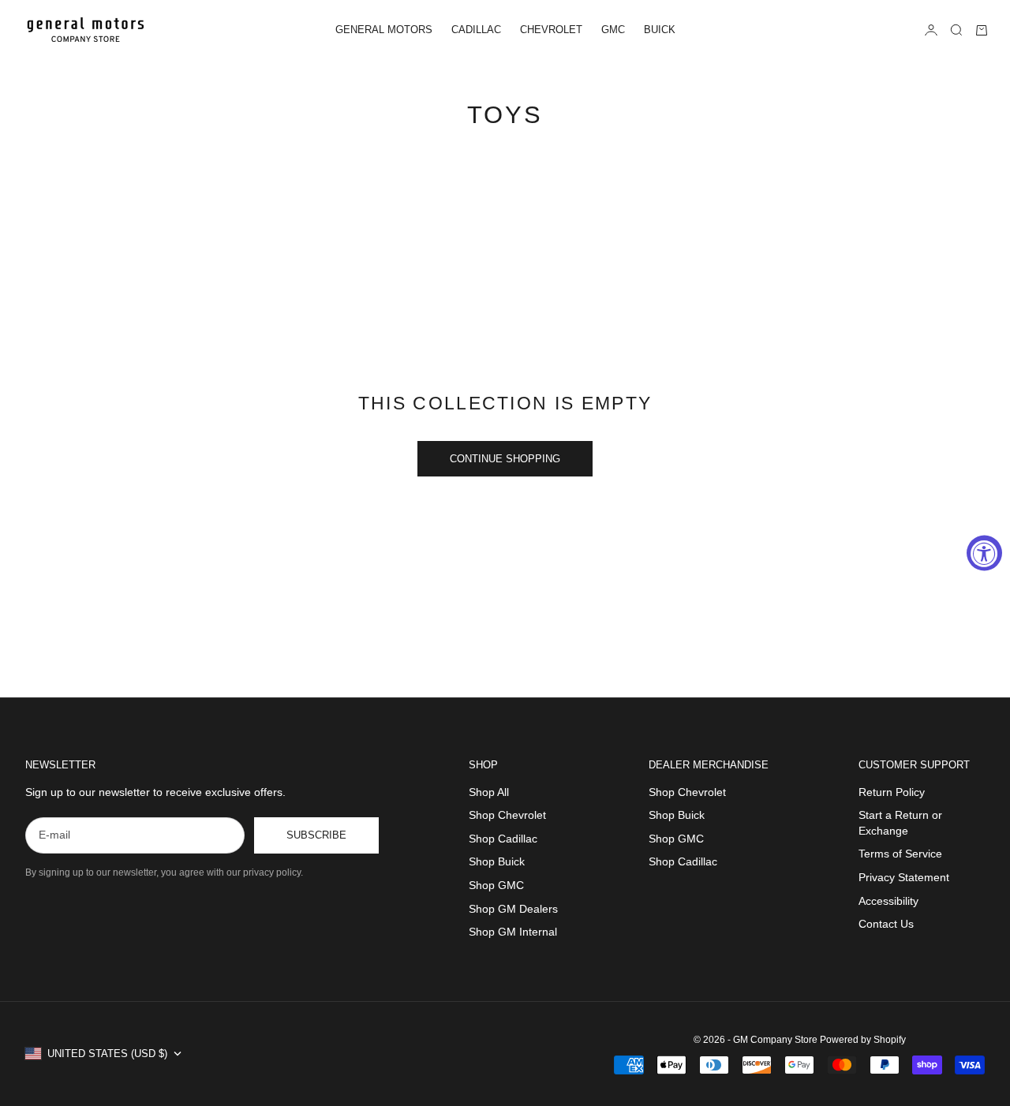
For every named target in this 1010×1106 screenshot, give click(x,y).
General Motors (383, 29)
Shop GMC (496, 885)
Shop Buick (497, 861)
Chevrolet (551, 29)
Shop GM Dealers (513, 908)
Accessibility (888, 901)
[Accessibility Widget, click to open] (984, 553)
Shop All (489, 792)
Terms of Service (900, 853)
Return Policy (891, 792)
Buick (659, 29)
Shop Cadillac (503, 838)
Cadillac (476, 29)
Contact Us (886, 923)
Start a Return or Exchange (900, 823)
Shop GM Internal (513, 931)
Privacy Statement (903, 877)
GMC (613, 29)
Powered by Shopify (863, 1039)
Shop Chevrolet (507, 815)
